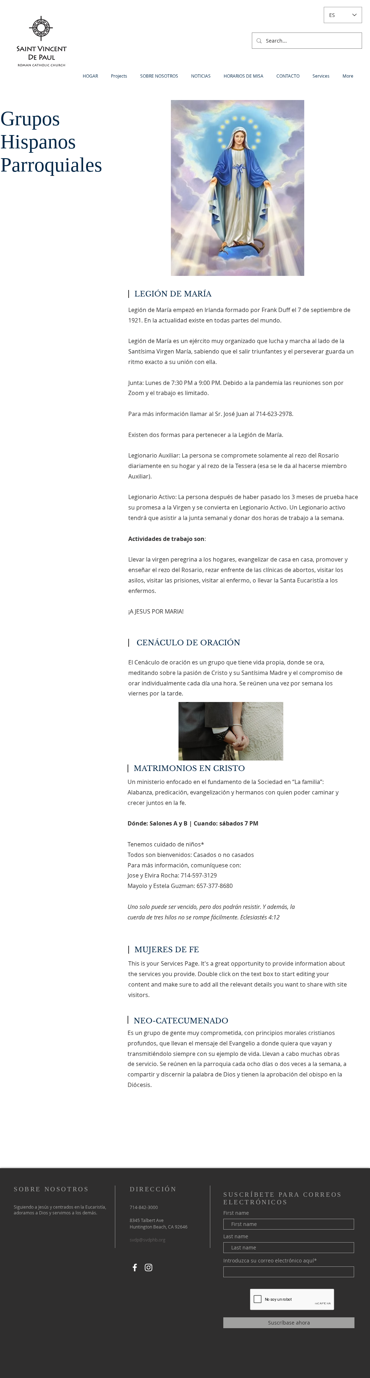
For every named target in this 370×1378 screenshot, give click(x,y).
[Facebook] (135, 1267)
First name (236, 1213)
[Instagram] (148, 1267)
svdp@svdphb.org (147, 1240)
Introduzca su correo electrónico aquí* (270, 1260)
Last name (235, 1236)
